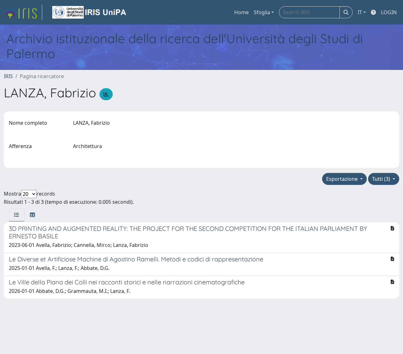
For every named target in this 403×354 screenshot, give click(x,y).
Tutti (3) (381, 178)
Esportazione (342, 178)
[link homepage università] (89, 12)
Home (241, 12)
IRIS (8, 76)
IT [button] (360, 12)
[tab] (17, 214)
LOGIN (389, 12)
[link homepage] (23, 12)
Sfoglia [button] (262, 12)
